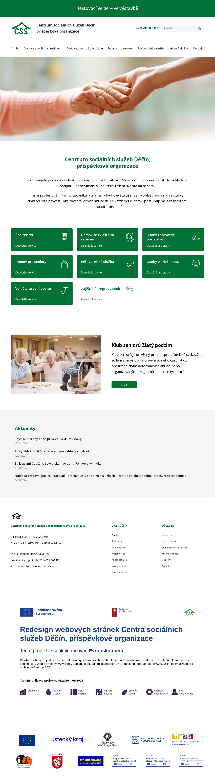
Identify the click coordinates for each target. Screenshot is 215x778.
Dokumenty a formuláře (175, 548)
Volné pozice (119, 548)
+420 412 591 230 (147, 28)
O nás (14, 48)
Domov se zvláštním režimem (42, 48)
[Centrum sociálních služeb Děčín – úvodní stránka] (56, 28)
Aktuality (167, 566)
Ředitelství (117, 541)
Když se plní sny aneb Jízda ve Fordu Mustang (48, 439)
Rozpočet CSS (119, 560)
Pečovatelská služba (151, 48)
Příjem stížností (170, 554)
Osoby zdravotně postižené (85, 48)
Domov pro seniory (120, 48)
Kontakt (198, 48)
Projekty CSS (118, 554)
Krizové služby (178, 48)
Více (124, 384)
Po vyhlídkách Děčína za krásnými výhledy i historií (52, 451)
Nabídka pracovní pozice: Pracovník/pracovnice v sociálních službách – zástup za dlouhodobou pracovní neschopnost (100, 476)
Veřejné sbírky (119, 572)
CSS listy (166, 560)
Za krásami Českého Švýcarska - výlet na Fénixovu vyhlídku (58, 463)
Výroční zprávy (119, 566)
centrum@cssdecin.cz (48, 542)
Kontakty (167, 535)
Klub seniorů (169, 541)
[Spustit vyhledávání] (199, 28)
